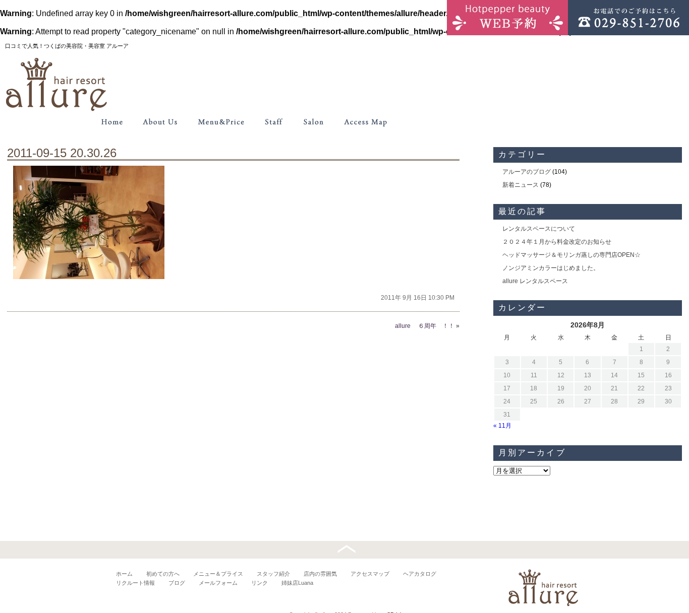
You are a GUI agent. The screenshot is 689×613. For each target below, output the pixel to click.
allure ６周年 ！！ (424, 325)
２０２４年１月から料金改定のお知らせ (556, 241)
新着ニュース (520, 184)
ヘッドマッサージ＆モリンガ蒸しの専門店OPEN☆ (571, 254)
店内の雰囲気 (320, 574)
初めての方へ (163, 574)
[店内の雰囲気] (313, 122)
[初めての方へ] (160, 122)
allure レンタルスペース (535, 281)
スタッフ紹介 (273, 574)
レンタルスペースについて (538, 228)
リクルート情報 (135, 583)
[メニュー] (221, 122)
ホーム (124, 574)
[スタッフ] (273, 122)
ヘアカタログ (419, 574)
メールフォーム (218, 583)
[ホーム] (112, 122)
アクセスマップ (370, 574)
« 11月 (502, 425)
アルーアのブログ (526, 171)
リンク (259, 583)
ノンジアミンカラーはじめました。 (550, 267)
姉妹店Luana (297, 583)
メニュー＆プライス (218, 574)
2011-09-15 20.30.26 (62, 153)
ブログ (176, 583)
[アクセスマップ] (366, 122)
